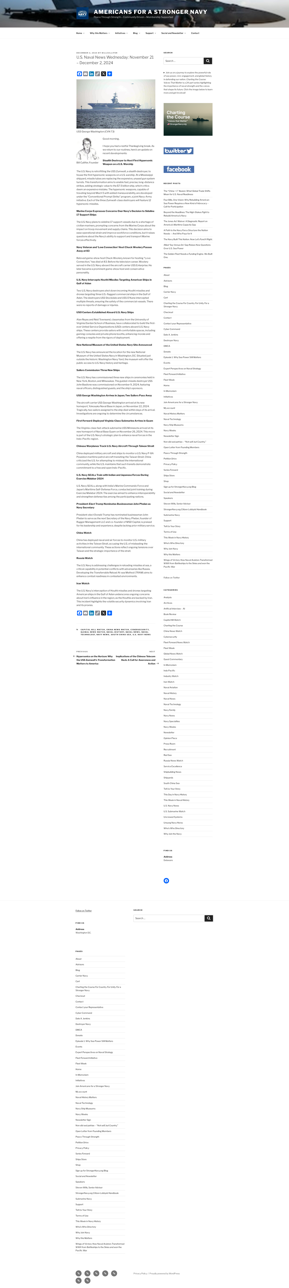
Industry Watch (171, 676)
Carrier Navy (170, 292)
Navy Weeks (170, 430)
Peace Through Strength (175, 453)
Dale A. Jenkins (171, 334)
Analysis (168, 597)
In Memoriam (170, 391)
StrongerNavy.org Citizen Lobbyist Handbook (185, 509)
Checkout (168, 312)
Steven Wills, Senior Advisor (177, 503)
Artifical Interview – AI (174, 608)
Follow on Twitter (84, 910)
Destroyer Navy (171, 340)
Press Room (169, 743)
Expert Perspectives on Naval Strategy (182, 368)
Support (150, 33)
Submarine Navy (172, 515)
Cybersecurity (140, 630)
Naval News (133, 632)
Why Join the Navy (173, 834)
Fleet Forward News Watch (177, 642)
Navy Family (169, 710)
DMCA (167, 346)
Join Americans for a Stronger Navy (181, 402)
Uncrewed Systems (173, 817)
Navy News (103, 635)
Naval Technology (172, 419)
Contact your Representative (177, 323)
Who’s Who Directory (174, 543)
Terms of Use (170, 532)
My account (169, 408)
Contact (195, 33)
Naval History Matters (174, 413)
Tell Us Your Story (172, 526)
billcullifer (110, 53)
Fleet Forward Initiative (174, 374)
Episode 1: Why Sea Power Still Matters (182, 357)
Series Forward (171, 470)
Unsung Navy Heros (173, 822)
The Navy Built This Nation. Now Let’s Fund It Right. (188, 239)
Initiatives (120, 33)
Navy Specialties (172, 721)
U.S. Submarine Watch (174, 811)
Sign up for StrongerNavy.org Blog (180, 486)
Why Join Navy (171, 548)
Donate (167, 351)
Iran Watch (169, 682)
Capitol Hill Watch (93, 630)
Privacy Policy (170, 464)
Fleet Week (169, 380)
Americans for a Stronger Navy (151, 12)
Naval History (115, 632)
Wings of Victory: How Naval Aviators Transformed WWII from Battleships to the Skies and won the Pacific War (188, 563)
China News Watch (117, 630)
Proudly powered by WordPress (164, 1273)
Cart (166, 297)
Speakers (168, 498)
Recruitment (170, 749)
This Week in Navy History (176, 537)
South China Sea (121, 635)
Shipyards (168, 777)
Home (79, 33)
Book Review (170, 614)
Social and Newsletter (172, 33)
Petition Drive (170, 458)
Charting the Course (173, 625)
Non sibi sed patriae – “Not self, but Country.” (185, 441)
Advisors (168, 280)
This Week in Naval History (176, 800)
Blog (135, 33)
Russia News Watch (173, 760)
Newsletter (169, 732)
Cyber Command (172, 329)
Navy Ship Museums (173, 425)
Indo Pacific (169, 670)
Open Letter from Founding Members (181, 447)
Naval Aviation (171, 687)
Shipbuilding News (172, 772)
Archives (168, 603)
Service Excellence (173, 766)
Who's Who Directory (174, 828)
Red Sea (168, 755)
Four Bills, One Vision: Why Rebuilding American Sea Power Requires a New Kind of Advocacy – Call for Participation (186, 203)
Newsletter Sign (171, 436)
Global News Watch (93, 632)
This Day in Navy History (175, 794)
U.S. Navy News (142, 635)
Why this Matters (98, 33)
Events (167, 363)
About (166, 275)
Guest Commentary (173, 659)
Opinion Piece (170, 738)
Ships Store (169, 475)
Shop (166, 481)
